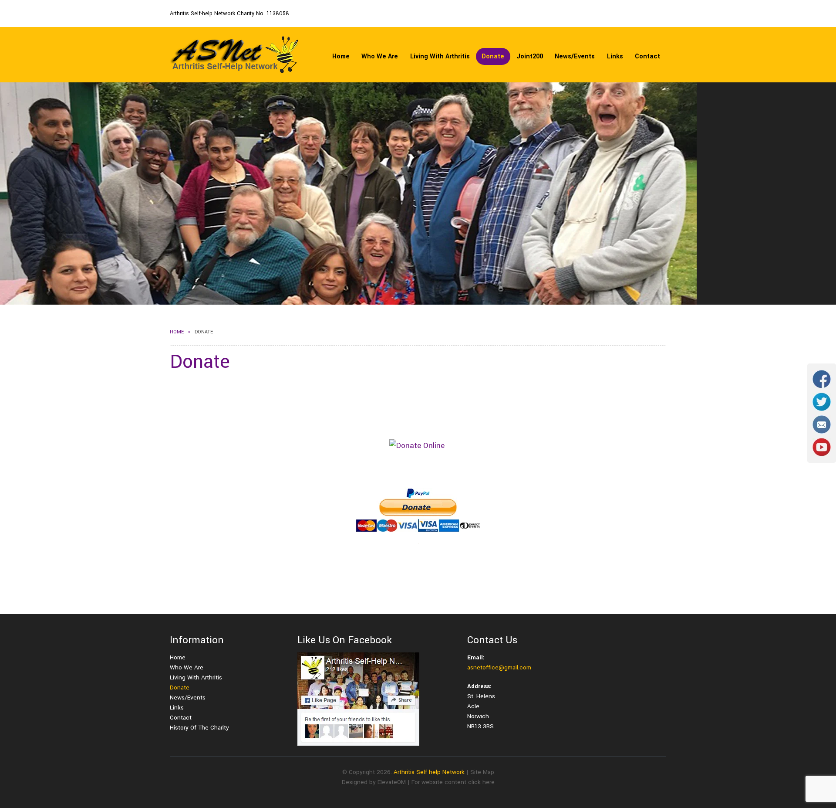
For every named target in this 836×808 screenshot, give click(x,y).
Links (615, 56)
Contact (647, 56)
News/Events (575, 56)
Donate (493, 56)
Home (341, 56)
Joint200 (529, 56)
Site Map (482, 772)
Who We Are (379, 56)
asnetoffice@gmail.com (499, 667)
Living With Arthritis (440, 56)
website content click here (458, 782)
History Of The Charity (199, 727)
